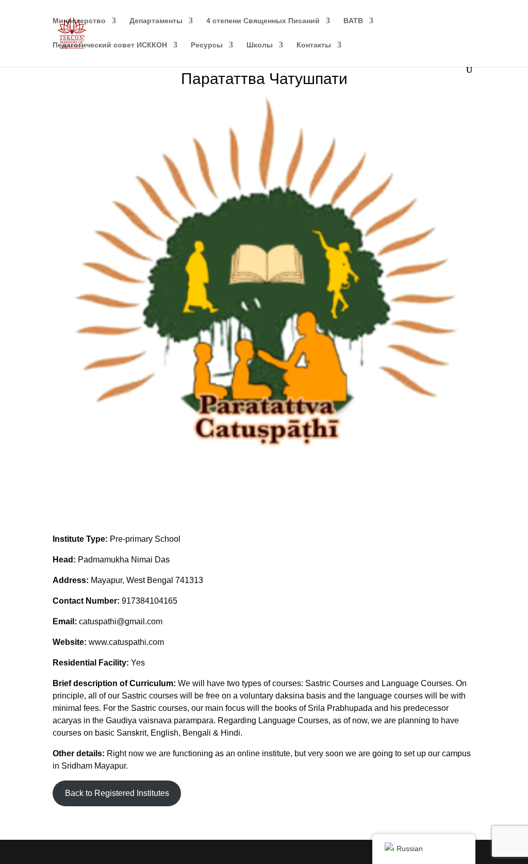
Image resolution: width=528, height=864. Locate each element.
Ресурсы (207, 45)
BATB (353, 21)
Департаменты (156, 21)
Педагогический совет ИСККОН (110, 45)
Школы (259, 45)
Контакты (313, 45)
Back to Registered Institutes (117, 793)
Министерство (79, 21)
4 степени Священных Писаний (263, 21)
